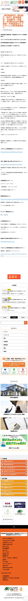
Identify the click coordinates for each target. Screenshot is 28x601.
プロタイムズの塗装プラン (8, 538)
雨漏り (5, 351)
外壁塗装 (6, 341)
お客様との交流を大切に (8, 544)
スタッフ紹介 (5, 561)
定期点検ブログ (6, 554)
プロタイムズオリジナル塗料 (8, 540)
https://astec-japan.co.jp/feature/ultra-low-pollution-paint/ (14, 255)
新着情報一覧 (5, 556)
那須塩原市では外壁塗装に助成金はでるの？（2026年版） (16, 300)
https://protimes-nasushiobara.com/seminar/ (11, 152)
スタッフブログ (6, 552)
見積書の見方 (5, 579)
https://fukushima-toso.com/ (8, 241)
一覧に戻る (14, 317)
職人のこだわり (6, 546)
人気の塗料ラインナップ (8, 542)
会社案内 (4, 559)
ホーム (3, 5)
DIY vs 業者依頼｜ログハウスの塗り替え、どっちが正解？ (16, 291)
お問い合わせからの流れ (8, 567)
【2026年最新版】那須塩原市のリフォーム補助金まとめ (16, 308)
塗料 (5, 338)
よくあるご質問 (6, 569)
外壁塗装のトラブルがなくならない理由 (11, 578)
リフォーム (6, 335)
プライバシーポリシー (7, 563)
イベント (6, 331)
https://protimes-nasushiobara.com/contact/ (11, 164)
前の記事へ (5, 317)
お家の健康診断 (6, 548)
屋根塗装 (6, 345)
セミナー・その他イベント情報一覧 (10, 557)
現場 (5, 348)
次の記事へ (23, 317)
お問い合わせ (5, 565)
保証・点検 (5, 550)
